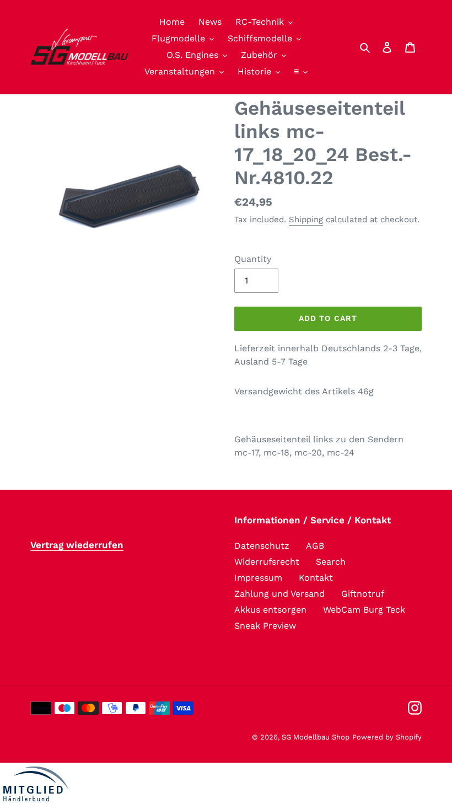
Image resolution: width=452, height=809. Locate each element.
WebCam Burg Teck (364, 609)
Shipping (306, 219)
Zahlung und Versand (279, 593)
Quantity (252, 259)
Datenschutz (261, 545)
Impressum (258, 577)
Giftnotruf (362, 593)
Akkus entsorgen (270, 609)
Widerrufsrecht (266, 561)
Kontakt (316, 577)
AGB (315, 545)
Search (331, 561)
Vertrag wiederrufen (76, 544)
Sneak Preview (265, 625)
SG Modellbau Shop (315, 737)
